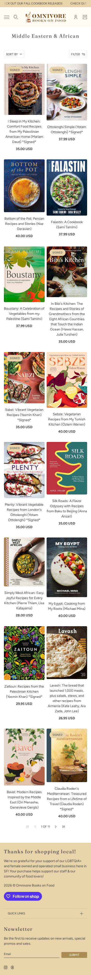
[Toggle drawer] (6, 17)
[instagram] (5, 967)
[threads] (12, 967)
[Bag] (85, 17)
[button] (56, 827)
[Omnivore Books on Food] (45, 17)
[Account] (75, 17)
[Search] (15, 17)
